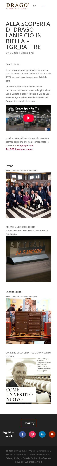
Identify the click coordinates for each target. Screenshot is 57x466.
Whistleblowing (33, 461)
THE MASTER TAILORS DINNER (21, 170)
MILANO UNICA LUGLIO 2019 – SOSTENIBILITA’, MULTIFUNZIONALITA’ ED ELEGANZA (27, 230)
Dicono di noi (27, 52)
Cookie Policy (30, 458)
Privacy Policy (13, 458)
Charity (29, 423)
